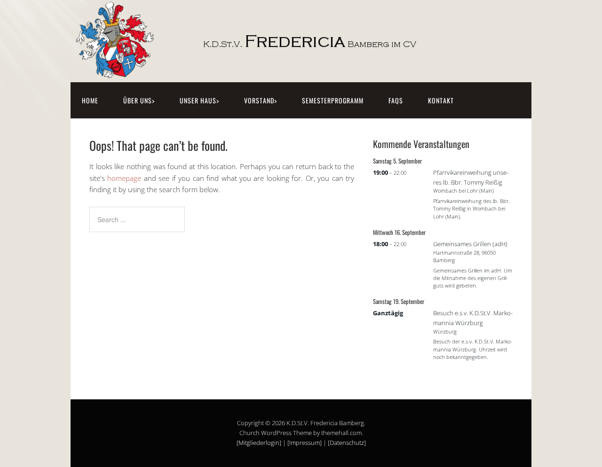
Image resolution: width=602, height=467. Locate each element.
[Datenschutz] (347, 442)
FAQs (395, 100)
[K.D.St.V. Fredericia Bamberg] (270, 71)
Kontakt (441, 100)
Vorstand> (260, 100)
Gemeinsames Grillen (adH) (470, 244)
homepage (124, 178)
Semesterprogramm (333, 100)
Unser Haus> (199, 100)
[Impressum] (304, 442)
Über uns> (139, 100)
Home (90, 100)
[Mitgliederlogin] (259, 442)
